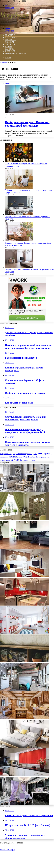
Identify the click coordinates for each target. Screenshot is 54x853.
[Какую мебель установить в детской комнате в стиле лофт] (24, 690)
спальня (4, 460)
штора (32, 460)
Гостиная (10, 40)
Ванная (9, 49)
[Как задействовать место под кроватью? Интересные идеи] (24, 662)
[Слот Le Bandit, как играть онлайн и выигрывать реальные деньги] (19, 161)
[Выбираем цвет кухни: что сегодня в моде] (24, 605)
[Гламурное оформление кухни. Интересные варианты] (24, 804)
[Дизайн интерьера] (14, 24)
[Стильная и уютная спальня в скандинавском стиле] (24, 747)
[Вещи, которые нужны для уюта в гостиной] (24, 491)
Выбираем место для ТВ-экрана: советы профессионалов (27, 123)
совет (48, 457)
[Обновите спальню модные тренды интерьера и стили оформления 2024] (19, 188)
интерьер (45, 453)
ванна (6, 454)
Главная (3, 62)
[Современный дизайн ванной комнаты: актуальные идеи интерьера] (19, 267)
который (19, 457)
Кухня (8, 46)
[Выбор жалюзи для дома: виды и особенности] (24, 775)
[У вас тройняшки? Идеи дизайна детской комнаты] (24, 633)
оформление (42, 457)
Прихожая (11, 37)
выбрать (15, 454)
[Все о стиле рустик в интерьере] (24, 719)
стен (10, 460)
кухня (26, 456)
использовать (4, 457)
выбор (10, 454)
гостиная (22, 454)
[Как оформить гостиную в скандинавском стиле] (24, 576)
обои (36, 457)
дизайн (29, 454)
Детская (10, 42)
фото (22, 460)
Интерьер (10, 51)
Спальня (10, 44)
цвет (27, 460)
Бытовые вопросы (15, 53)
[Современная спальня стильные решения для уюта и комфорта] (19, 214)
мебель (32, 457)
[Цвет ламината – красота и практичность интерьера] (24, 548)
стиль (15, 459)
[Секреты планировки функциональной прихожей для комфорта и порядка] (19, 241)
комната (13, 456)
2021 (1, 454)
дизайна (35, 454)
